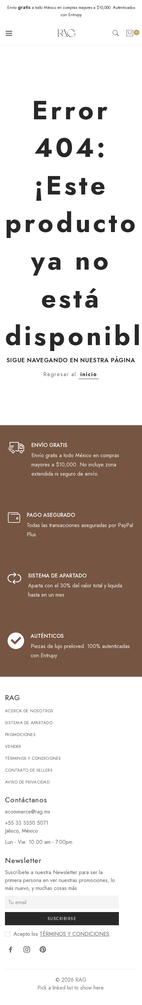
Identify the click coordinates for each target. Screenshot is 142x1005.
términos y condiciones (74, 934)
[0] (130, 34)
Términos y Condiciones (33, 758)
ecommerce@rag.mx (27, 811)
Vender (13, 746)
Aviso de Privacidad (27, 782)
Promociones (20, 734)
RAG (81, 980)
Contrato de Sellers (29, 770)
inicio (88, 374)
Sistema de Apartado (29, 723)
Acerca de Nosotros (29, 711)
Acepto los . (62, 934)
